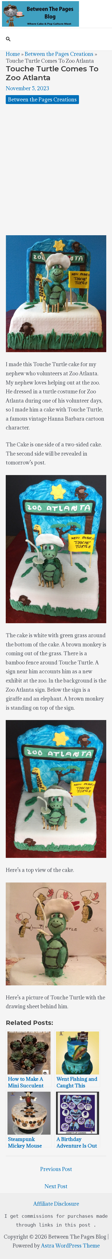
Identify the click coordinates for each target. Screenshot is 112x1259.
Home (13, 54)
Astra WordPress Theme (70, 1245)
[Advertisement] (56, 169)
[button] (8, 39)
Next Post (56, 1186)
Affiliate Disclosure (56, 1204)
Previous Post (56, 1169)
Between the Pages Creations (59, 54)
